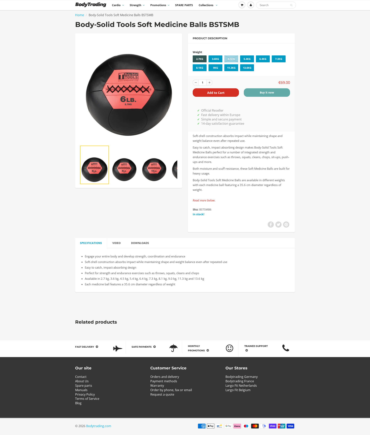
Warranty (157, 385)
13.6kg (247, 67)
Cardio (116, 5)
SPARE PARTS (184, 5)
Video (116, 243)
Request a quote (162, 394)
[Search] (291, 5)
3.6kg (215, 59)
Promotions (158, 5)
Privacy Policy (85, 394)
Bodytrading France (239, 381)
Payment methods (163, 381)
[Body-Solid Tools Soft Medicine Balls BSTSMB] (128, 90)
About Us (82, 381)
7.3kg (278, 59)
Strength (135, 5)
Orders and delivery (164, 377)
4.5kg (231, 59)
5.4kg (247, 59)
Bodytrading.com (98, 426)
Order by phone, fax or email (171, 390)
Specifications (91, 243)
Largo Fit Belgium (238, 390)
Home (79, 15)
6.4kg (262, 59)
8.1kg (199, 67)
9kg (215, 67)
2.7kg (199, 59)
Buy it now (267, 92)
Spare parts (83, 385)
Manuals (81, 390)
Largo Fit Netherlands (241, 385)
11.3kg (231, 67)
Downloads (140, 243)
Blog (78, 403)
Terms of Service (87, 399)
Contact (81, 377)
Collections (206, 5)
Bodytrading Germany (241, 377)
